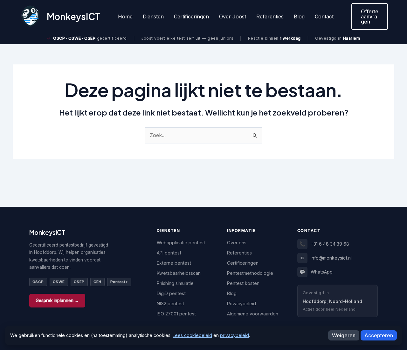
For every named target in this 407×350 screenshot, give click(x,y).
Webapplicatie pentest (181, 242)
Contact (324, 16)
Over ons (236, 242)
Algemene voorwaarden (252, 313)
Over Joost (232, 16)
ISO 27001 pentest (176, 313)
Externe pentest (174, 263)
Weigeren (343, 335)
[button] (369, 16)
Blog (299, 16)
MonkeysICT (73, 16)
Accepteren (378, 335)
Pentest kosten (243, 283)
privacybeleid (234, 335)
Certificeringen (191, 16)
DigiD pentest (171, 293)
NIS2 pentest (170, 303)
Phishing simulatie (175, 283)
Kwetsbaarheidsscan (179, 273)
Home (125, 16)
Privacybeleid (241, 303)
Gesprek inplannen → (57, 300)
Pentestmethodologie (250, 273)
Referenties (270, 16)
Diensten (153, 16)
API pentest (169, 252)
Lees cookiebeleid (192, 335)
